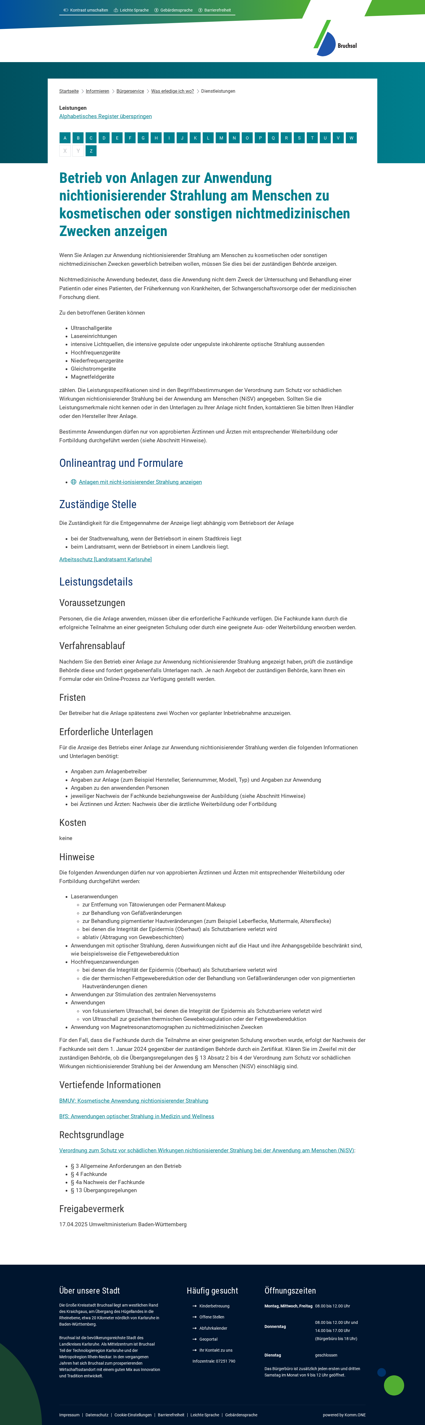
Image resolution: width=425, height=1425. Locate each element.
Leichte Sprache (134, 10)
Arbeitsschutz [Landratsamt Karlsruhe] (105, 559)
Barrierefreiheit (217, 10)
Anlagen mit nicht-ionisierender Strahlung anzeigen (140, 482)
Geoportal (208, 1339)
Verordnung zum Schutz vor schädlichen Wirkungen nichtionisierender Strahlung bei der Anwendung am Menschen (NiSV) (206, 1150)
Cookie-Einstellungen (133, 1415)
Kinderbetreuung (214, 1306)
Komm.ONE (355, 1415)
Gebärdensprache (176, 10)
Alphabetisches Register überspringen (105, 116)
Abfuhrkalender (213, 1328)
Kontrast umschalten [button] (89, 10)
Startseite (69, 91)
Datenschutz (97, 1415)
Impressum (69, 1415)
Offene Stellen (211, 1317)
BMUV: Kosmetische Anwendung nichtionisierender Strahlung (133, 1101)
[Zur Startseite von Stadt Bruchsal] (335, 37)
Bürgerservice (130, 91)
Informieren (97, 91)
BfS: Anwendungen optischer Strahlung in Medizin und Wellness (136, 1116)
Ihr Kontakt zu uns (215, 1350)
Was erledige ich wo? (172, 91)
